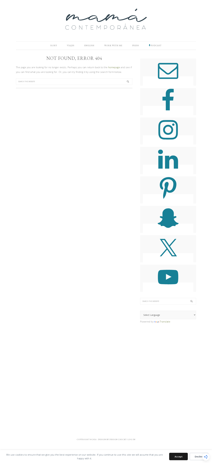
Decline (199, 456)
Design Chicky (118, 439)
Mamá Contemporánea (106, 19)
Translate (165, 321)
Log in (131, 439)
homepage (114, 67)
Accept (179, 456)
